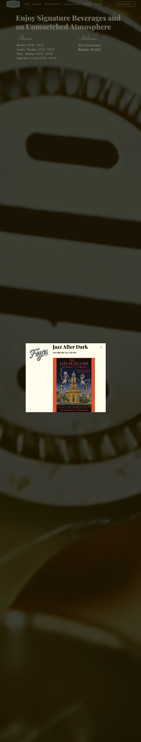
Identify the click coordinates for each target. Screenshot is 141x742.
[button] (101, 347)
